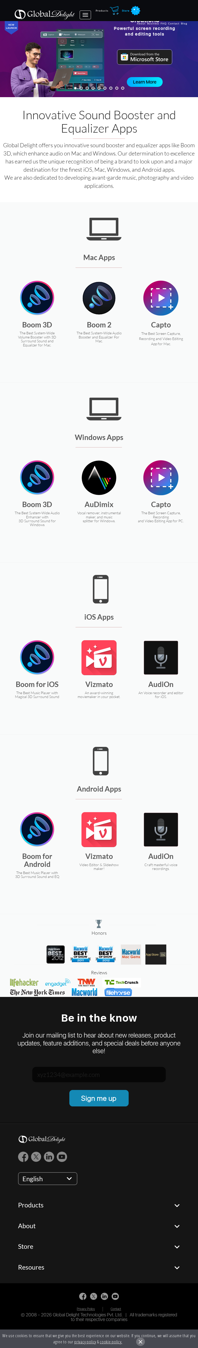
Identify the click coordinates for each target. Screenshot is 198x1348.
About (141, 23)
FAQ (164, 23)
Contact (173, 23)
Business (153, 23)
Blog (184, 23)
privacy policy (85, 1342)
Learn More (144, 82)
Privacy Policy (86, 1309)
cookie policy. (111, 1342)
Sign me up (99, 1098)
